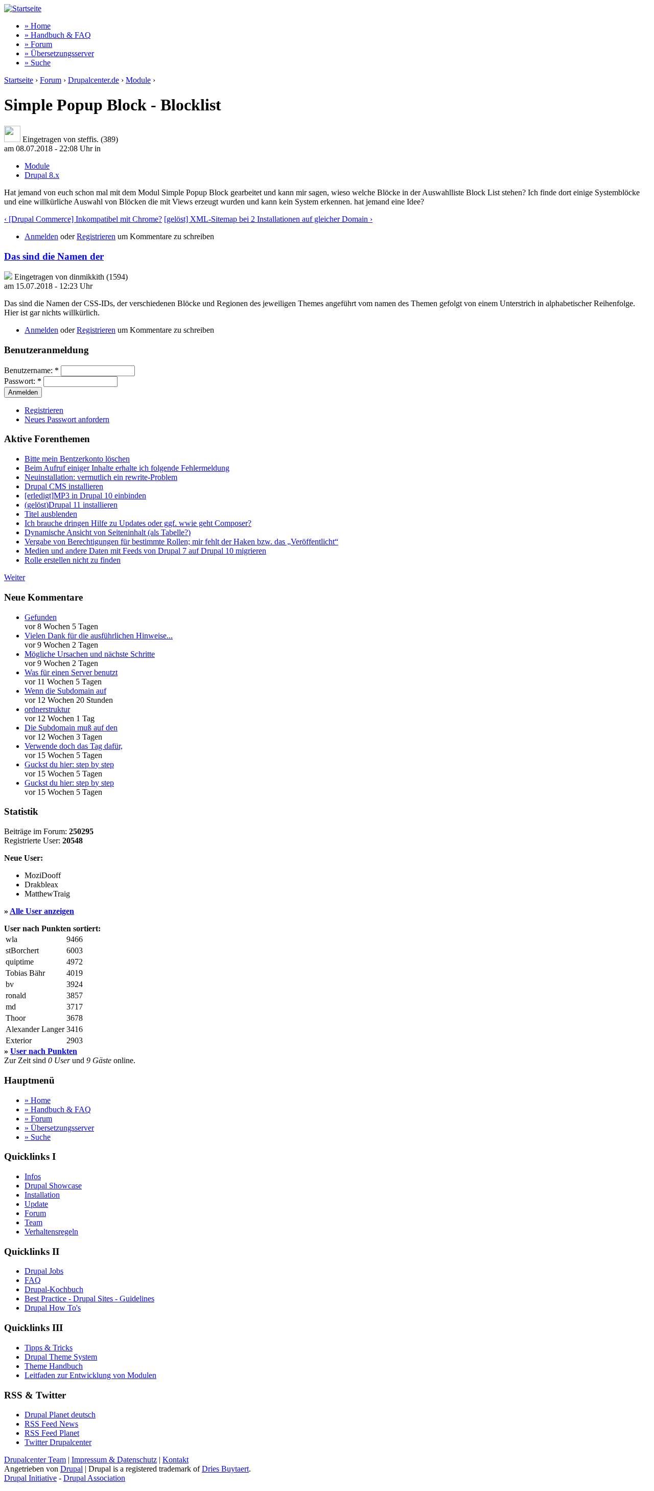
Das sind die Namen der (54, 256)
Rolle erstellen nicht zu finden (73, 560)
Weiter (14, 577)
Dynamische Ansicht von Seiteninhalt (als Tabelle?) (108, 532)
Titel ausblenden (51, 514)
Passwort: (22, 381)
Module (138, 80)
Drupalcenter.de (93, 80)
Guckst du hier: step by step (69, 764)
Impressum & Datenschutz (114, 1459)
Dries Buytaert (225, 1468)
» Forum (38, 44)
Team (33, 1222)
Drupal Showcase (53, 1185)
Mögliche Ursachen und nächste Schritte (90, 654)
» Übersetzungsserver (59, 53)
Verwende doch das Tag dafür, (74, 746)
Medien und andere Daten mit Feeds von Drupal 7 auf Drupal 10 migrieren (145, 550)
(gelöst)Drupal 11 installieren (71, 504)
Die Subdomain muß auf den (71, 727)
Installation (42, 1194)
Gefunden (41, 617)
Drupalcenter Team (35, 1459)
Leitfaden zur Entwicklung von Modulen (90, 1375)
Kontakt (175, 1459)
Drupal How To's (53, 1307)
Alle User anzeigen (42, 911)
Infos (33, 1176)
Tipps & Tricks (49, 1347)
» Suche (38, 62)
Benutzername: (31, 370)
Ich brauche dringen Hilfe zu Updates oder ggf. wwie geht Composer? (138, 523)
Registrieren (96, 236)
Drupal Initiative (30, 1478)
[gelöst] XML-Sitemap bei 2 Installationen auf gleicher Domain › (268, 219)
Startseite (18, 80)
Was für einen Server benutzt (71, 672)
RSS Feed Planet (52, 1433)
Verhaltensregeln (51, 1231)
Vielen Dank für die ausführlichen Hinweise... (99, 635)
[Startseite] (22, 8)
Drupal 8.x (42, 175)
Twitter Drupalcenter (58, 1442)
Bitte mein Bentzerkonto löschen (77, 458)
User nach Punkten (43, 1051)
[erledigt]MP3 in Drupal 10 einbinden (85, 495)
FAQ (33, 1280)
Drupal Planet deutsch (60, 1414)
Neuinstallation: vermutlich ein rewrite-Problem (101, 477)
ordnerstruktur (47, 709)
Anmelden (41, 236)
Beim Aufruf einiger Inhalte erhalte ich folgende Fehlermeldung (127, 468)
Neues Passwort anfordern (67, 419)
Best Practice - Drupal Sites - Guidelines (89, 1298)
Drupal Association (94, 1478)
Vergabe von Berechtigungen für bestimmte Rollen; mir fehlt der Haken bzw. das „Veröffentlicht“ (181, 541)
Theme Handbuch (54, 1366)
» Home (38, 25)
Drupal (71, 1468)
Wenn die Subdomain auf (65, 690)
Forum (50, 80)
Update (36, 1204)
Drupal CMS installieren (64, 486)
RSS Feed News (51, 1423)
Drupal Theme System (61, 1356)
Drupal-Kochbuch (54, 1289)
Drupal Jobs (44, 1271)
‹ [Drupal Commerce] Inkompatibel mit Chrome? (83, 219)
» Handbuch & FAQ (58, 35)
